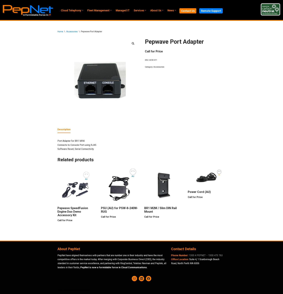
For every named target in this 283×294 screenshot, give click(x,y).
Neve (60, 290)
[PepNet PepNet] (28, 10)
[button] (82, 10)
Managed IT (123, 10)
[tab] (63, 129)
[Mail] (134, 278)
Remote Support (211, 10)
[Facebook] (148, 278)
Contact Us (188, 10)
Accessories (72, 31)
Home (60, 31)
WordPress (84, 290)
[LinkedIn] (141, 278)
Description (63, 129)
